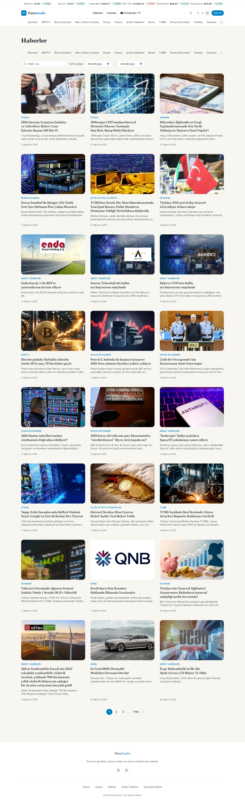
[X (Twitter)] (119, 770)
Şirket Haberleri (135, 22)
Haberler (98, 13)
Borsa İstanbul (62, 22)
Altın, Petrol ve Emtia (87, 22)
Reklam (112, 786)
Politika (198, 22)
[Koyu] (202, 13)
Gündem (211, 22)
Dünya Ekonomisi (180, 22)
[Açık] (198, 13)
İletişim (99, 786)
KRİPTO (46, 22)
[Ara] (191, 13)
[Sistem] (207, 13)
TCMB (162, 22)
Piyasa (118, 22)
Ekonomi (33, 22)
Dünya (106, 22)
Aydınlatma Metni (153, 786)
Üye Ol (218, 13)
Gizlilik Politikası (129, 786)
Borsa (151, 22)
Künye (86, 786)
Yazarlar (111, 13)
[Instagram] (127, 770)
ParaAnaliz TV (132, 13)
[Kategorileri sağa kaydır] (221, 22)
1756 (135, 711)
